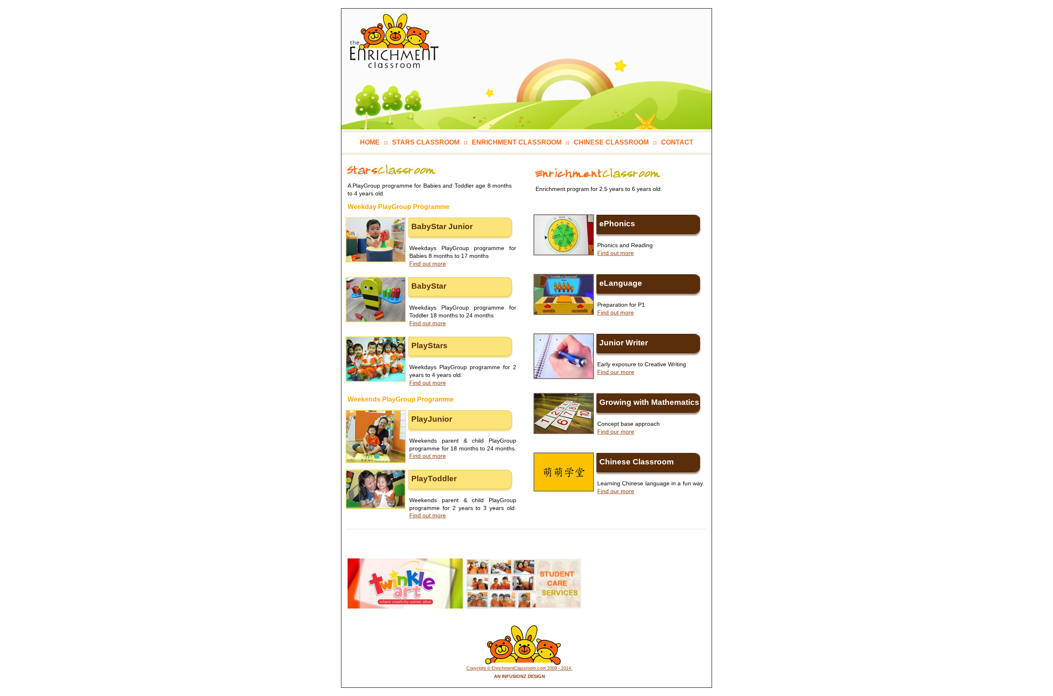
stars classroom (425, 142)
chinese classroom (611, 142)
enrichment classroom (516, 142)
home (370, 142)
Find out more (427, 263)
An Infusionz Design (519, 676)
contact (677, 142)
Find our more (615, 372)
